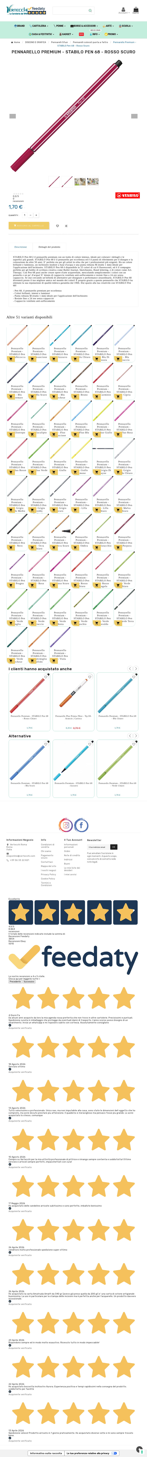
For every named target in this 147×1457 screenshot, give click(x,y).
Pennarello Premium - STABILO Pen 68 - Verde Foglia (17, 618)
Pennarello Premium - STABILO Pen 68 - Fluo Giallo (103, 428)
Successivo (29, 981)
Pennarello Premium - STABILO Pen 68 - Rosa (39, 579)
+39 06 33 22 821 (19, 860)
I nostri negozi (48, 870)
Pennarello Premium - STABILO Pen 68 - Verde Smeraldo (103, 618)
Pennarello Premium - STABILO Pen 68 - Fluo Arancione (60, 430)
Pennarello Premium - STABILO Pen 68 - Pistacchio (103, 541)
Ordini (67, 851)
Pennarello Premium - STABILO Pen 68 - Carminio (103, 390)
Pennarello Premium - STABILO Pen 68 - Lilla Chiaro (103, 505)
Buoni (67, 864)
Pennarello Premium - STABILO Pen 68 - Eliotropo (17, 428)
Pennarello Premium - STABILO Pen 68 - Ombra (81, 541)
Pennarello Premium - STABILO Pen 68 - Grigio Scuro (60, 505)
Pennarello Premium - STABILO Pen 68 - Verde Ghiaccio (39, 618)
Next (134, 116)
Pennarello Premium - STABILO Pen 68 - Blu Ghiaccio (124, 354)
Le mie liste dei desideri (72, 869)
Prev (12, 116)
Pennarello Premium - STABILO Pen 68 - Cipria (124, 390)
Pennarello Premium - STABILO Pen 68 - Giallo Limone (81, 467)
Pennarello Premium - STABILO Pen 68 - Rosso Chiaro (81, 580)
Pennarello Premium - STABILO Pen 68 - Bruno (81, 390)
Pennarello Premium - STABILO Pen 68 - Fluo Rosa (124, 428)
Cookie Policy (48, 879)
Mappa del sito (48, 866)
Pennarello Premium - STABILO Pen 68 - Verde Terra (124, 617)
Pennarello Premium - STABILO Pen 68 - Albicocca (17, 352)
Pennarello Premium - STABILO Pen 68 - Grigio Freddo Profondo (39, 506)
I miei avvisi (70, 874)
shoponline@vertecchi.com (20, 856)
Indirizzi (68, 859)
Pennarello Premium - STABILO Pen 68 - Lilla (81, 503)
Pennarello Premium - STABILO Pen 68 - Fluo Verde (39, 466)
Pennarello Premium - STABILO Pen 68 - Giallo (60, 466)
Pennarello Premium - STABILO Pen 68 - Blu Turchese (60, 392)
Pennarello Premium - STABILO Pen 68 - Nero (17, 541)
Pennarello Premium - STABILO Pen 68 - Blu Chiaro (81, 352)
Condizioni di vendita (47, 845)
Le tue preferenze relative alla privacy (88, 1453)
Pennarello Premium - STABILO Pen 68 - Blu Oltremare (17, 392)
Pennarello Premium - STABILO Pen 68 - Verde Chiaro (124, 580)
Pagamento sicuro (47, 856)
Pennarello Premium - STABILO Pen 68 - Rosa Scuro (60, 579)
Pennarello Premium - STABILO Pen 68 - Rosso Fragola (103, 580)
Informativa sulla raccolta (46, 1453)
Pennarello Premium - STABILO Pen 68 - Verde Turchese (17, 656)
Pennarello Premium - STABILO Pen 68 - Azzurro (60, 352)
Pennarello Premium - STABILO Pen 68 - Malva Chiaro (124, 505)
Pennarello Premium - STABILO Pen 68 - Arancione (38, 352)
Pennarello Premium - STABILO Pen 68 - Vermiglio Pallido (38, 656)
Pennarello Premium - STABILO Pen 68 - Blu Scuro (38, 390)
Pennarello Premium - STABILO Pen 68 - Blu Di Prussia (103, 354)
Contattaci (47, 862)
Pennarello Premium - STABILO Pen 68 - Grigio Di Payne (103, 467)
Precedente (15, 981)
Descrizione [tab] (20, 247)
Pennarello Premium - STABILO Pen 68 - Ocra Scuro (60, 541)
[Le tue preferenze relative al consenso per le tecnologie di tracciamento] (142, 1452)
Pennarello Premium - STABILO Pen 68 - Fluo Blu (81, 428)
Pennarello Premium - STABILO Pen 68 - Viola (60, 654)
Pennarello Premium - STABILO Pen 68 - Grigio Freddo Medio (17, 505)
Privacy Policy (48, 874)
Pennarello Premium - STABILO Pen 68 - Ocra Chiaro (39, 543)
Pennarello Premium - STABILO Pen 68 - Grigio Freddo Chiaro (124, 467)
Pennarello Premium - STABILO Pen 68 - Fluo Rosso (17, 466)
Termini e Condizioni (46, 884)
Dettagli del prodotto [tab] (49, 247)
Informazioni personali (71, 845)
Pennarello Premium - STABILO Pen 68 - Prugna (17, 579)
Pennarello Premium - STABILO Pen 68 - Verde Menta (60, 618)
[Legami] (81, 34)
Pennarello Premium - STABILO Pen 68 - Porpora (124, 541)
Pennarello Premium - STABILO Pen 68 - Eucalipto (38, 428)
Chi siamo (46, 851)
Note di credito (72, 855)
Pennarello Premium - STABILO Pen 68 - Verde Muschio (81, 618)
